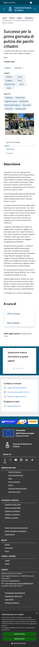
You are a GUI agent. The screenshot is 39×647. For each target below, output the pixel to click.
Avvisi (7, 551)
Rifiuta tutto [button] (19, 639)
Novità (12, 18)
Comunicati (9, 548)
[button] (19, 643)
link (9, 630)
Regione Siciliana (9, 2)
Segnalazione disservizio (13, 596)
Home (4, 18)
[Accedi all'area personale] (31, 2)
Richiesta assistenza (12, 603)
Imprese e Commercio (12, 511)
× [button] (36, 613)
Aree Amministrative (15, 475)
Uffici (10, 478)
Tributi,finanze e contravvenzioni (16, 528)
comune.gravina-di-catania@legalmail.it (19, 583)
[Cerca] (34, 9)
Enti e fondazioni (14, 482)
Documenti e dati (14, 492)
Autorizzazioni (10, 534)
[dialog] (19, 629)
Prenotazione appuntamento (15, 593)
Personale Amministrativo (17, 488)
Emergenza (29, 18)
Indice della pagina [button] (13, 142)
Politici (10, 485)
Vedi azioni (18, 68)
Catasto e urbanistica (12, 514)
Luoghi (7, 560)
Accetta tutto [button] (19, 634)
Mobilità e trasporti (11, 517)
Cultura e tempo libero (13, 508)
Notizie (19, 18)
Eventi (7, 563)
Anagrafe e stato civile (13, 504)
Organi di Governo (14, 472)
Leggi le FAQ (9, 599)
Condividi (7, 68)
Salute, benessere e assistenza (15, 531)
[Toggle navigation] (4, 9)
